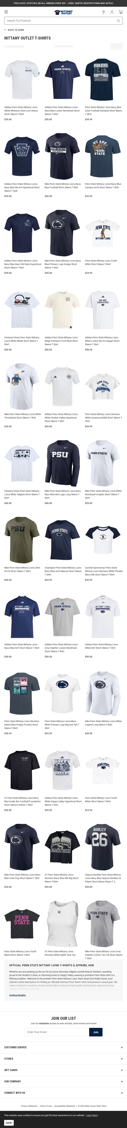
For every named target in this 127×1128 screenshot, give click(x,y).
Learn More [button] (92, 1115)
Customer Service (15, 1047)
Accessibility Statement (64, 1106)
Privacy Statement (29, 1106)
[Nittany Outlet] (63, 12)
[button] (103, 12)
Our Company (12, 1081)
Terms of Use (46, 1106)
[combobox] (55, 21)
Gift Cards (11, 1070)
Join (95, 1032)
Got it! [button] (9, 1123)
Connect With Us (14, 1092)
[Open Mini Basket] (121, 12)
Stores (8, 1058)
